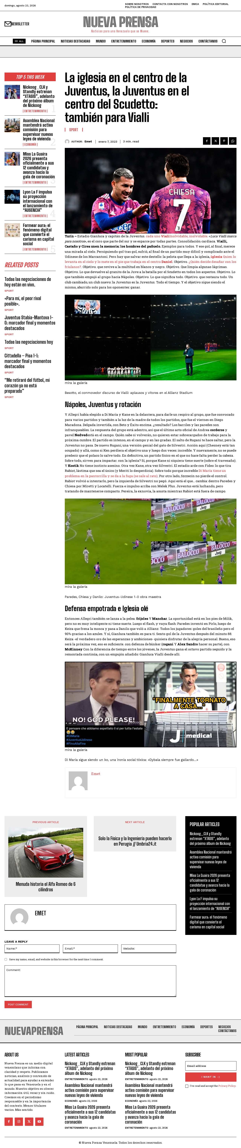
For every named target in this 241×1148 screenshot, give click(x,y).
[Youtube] (39, 1122)
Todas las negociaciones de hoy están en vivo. (28, 281)
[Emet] (68, 141)
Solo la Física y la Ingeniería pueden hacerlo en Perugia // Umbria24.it (135, 841)
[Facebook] (206, 141)
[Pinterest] (224, 141)
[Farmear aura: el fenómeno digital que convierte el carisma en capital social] (12, 230)
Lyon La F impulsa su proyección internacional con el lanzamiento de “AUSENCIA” (38, 201)
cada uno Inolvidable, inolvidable (176, 236)
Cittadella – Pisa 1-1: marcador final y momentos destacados (28, 361)
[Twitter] (215, 141)
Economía (30, 144)
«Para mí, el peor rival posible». (23, 301)
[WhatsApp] (232, 141)
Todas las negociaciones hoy (29, 342)
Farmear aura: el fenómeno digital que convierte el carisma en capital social (38, 234)
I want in (208, 1076)
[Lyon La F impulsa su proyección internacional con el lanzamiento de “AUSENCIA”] (12, 197)
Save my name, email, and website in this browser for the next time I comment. (56, 959)
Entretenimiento (35, 111)
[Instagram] (19, 1122)
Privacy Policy (227, 1085)
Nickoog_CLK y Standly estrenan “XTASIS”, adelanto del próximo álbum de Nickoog (39, 96)
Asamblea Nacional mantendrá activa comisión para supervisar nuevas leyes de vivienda (39, 129)
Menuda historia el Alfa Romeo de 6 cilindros (46, 887)
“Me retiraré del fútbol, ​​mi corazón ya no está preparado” (27, 385)
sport (9, 290)
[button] (223, 40)
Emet (88, 141)
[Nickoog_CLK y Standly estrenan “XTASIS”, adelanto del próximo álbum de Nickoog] (12, 92)
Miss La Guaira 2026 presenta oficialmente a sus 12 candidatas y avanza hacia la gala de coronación (39, 165)
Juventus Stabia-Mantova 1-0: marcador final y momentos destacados (30, 323)
